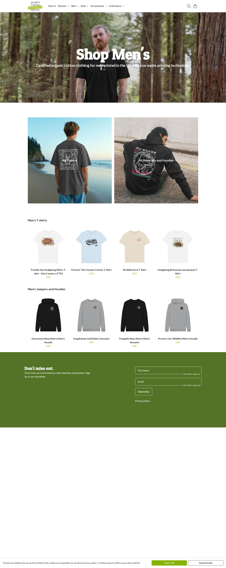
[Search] (189, 6)
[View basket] (195, 6)
